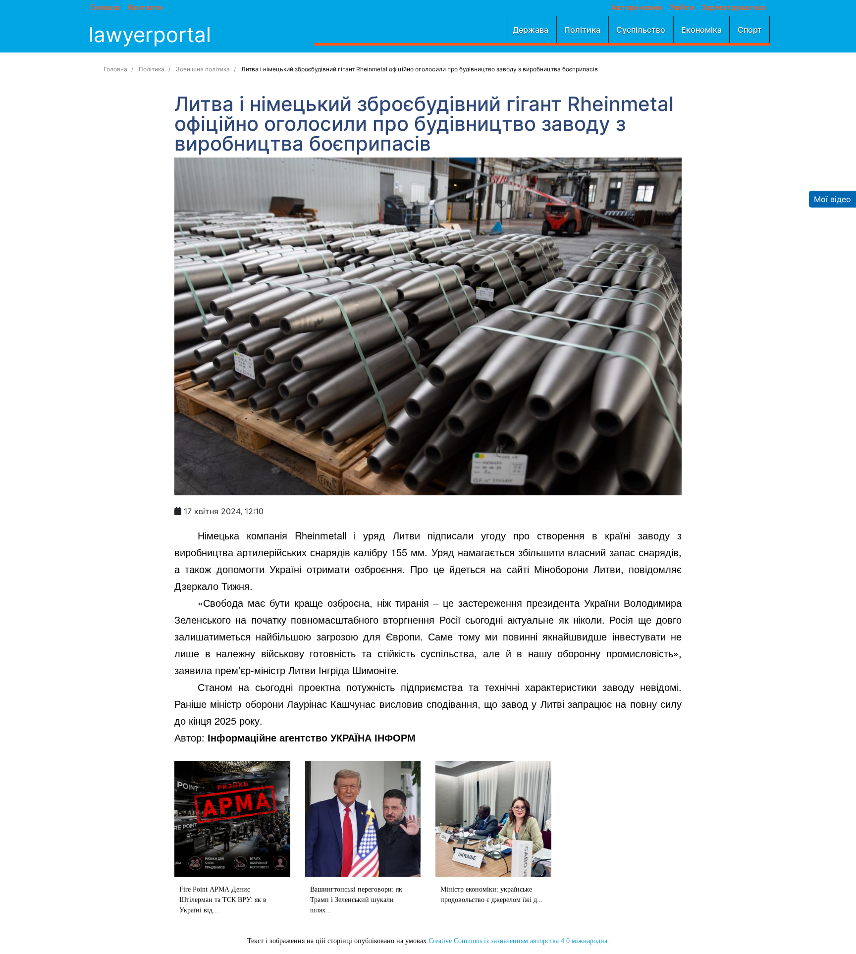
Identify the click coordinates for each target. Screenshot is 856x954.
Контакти (145, 7)
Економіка (701, 30)
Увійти (682, 7)
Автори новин (636, 7)
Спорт (750, 30)
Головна (105, 7)
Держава (530, 30)
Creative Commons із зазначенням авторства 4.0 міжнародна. (518, 941)
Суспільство (640, 30)
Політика (582, 30)
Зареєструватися (734, 7)
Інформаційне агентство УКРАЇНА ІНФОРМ (312, 737)
